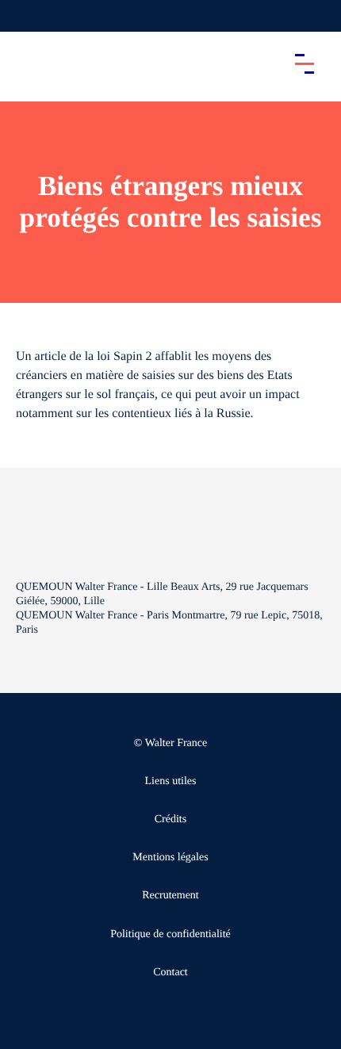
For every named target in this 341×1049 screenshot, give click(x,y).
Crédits (170, 819)
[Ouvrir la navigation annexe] (25, 15)
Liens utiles (171, 781)
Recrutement (170, 896)
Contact (170, 972)
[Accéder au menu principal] (304, 63)
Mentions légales (170, 857)
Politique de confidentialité (170, 934)
